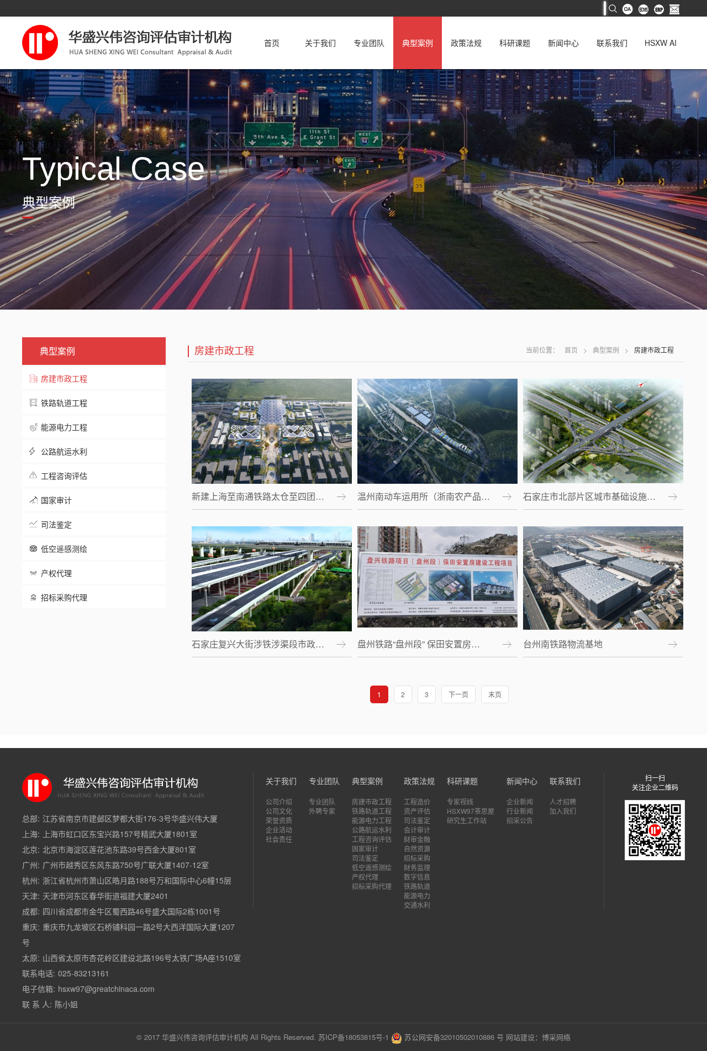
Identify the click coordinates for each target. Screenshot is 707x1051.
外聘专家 (322, 810)
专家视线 (460, 801)
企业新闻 (519, 801)
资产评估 (417, 810)
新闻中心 (563, 42)
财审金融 (417, 839)
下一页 (458, 694)
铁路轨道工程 (64, 402)
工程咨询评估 (64, 475)
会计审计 (417, 829)
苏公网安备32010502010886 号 (453, 1037)
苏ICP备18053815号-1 (353, 1037)
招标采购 (417, 857)
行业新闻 (519, 810)
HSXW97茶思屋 (470, 810)
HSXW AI (661, 42)
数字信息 (417, 876)
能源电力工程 (64, 426)
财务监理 (417, 867)
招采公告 (519, 820)
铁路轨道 (417, 886)
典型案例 (417, 42)
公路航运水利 (64, 451)
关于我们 (320, 42)
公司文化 (279, 810)
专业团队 (369, 42)
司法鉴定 (56, 524)
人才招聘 (563, 801)
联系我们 (612, 42)
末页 (495, 694)
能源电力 (417, 895)
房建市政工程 (64, 378)
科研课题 (514, 42)
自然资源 (417, 848)
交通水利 (417, 904)
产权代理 (56, 572)
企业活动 (279, 829)
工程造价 (417, 801)
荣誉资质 (279, 820)
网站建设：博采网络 (538, 1037)
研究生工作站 (467, 820)
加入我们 (563, 810)
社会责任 (279, 839)
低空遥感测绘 (64, 548)
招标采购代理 (64, 597)
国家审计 (56, 499)
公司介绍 (279, 801)
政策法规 (466, 42)
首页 (271, 42)
